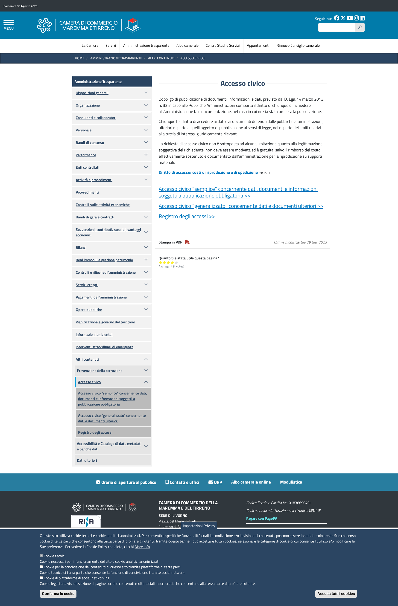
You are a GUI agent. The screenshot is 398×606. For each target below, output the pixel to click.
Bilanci (81, 247)
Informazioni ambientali (94, 334)
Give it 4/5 (172, 262)
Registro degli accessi (95, 432)
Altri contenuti (161, 58)
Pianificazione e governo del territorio (105, 322)
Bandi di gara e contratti (95, 217)
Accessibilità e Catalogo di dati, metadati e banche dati (109, 446)
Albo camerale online (251, 481)
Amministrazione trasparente (146, 45)
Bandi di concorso (90, 142)
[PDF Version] (187, 242)
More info (142, 546)
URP (218, 482)
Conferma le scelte (58, 594)
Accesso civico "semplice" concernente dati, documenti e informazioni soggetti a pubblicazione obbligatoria (112, 398)
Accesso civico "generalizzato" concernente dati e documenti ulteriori (112, 418)
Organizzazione (88, 105)
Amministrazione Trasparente (116, 58)
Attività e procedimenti (94, 180)
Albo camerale (187, 45)
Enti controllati (87, 167)
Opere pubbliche (89, 309)
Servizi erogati (87, 284)
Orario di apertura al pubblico (128, 482)
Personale (83, 130)
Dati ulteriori (87, 460)
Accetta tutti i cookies (336, 594)
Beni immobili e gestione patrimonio (104, 260)
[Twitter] (343, 18)
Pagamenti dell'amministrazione (101, 297)
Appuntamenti (258, 45)
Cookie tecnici (54, 556)
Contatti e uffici (184, 482)
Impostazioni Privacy (199, 525)
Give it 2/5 (165, 262)
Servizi (110, 45)
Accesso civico (89, 382)
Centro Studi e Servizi (223, 45)
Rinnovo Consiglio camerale (298, 45)
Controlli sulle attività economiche (103, 204)
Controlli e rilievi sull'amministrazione (106, 272)
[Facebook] (336, 18)
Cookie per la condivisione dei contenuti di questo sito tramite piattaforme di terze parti (112, 567)
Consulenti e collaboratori (96, 117)
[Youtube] (350, 18)
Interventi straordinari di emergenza (104, 347)
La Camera (90, 45)
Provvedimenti (87, 192)
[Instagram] (356, 18)
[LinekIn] (362, 18)
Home (79, 58)
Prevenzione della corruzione (99, 370)
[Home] (88, 25)
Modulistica (291, 481)
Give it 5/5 (176, 262)
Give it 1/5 (161, 262)
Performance (86, 155)
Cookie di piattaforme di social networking (76, 578)
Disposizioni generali (92, 93)
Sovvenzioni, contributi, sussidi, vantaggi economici (108, 232)
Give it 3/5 (168, 262)
